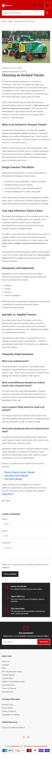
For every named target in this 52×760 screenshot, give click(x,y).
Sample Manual (8, 675)
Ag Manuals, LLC (17, 746)
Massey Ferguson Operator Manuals (19, 472)
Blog (10, 21)
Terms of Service (9, 688)
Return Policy (7, 708)
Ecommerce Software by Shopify (35, 746)
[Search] (47, 12)
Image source (7, 494)
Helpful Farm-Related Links (13, 682)
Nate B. (19, 68)
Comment (6, 543)
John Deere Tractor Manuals (16, 475)
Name (5, 519)
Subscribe (43, 642)
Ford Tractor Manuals (13, 479)
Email (5, 531)
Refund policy (7, 692)
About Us (6, 661)
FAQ (3, 668)
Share (8, 501)
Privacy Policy (8, 704)
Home (4, 21)
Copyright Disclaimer (11, 715)
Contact (5, 665)
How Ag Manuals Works (12, 671)
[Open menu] (47, 5)
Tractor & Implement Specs (13, 727)
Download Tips (8, 685)
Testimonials (7, 678)
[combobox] (26, 13)
